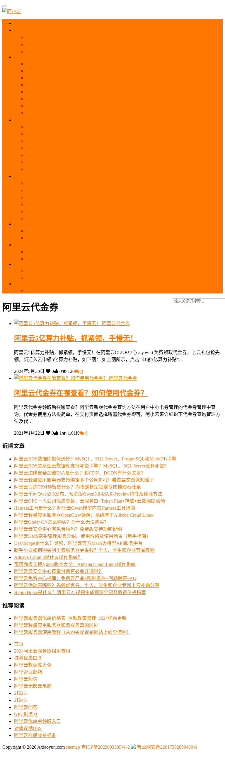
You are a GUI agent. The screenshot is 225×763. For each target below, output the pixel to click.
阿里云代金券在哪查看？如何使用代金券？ (81, 393)
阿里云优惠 (30, 30)
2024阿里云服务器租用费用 (42, 650)
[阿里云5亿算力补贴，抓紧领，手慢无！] (58, 323)
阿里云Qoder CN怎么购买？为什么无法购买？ (61, 522)
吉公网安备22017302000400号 (167, 747)
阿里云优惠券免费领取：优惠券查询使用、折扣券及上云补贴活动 (94, 37)
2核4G (20, 700)
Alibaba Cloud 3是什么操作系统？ (48, 557)
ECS (24, 56)
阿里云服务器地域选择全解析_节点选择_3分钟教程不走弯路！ (90, 63)
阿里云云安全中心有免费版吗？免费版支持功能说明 (68, 529)
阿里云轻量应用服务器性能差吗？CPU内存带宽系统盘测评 (87, 155)
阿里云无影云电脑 (33, 686)
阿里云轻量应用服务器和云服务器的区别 (68, 134)
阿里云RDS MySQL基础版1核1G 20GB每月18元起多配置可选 (89, 237)
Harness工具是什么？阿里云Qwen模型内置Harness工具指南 (74, 508)
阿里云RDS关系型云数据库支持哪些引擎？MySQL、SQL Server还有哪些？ (91, 465)
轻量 (24, 119)
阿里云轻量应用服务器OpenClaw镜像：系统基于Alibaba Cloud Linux (84, 515)
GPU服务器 (26, 714)
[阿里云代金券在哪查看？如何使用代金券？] (61, 378)
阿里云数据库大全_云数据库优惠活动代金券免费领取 (81, 230)
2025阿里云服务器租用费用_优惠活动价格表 (71, 44)
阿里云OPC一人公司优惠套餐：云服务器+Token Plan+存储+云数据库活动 (89, 501)
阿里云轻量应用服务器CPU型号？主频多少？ (73, 162)
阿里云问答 (26, 707)
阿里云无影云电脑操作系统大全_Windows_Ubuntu (77, 218)
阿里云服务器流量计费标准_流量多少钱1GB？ (74, 112)
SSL (23, 264)
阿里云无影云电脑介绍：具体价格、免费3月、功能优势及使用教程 (95, 183)
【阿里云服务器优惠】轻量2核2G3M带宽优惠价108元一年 (86, 141)
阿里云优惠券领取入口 (37, 721)
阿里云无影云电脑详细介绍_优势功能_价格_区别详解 (81, 204)
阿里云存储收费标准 (35, 735)
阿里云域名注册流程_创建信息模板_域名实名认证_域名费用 (88, 258)
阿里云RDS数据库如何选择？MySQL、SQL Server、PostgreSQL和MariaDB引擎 (95, 458)
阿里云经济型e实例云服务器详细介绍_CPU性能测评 (79, 105)
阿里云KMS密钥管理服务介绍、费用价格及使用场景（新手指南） (82, 536)
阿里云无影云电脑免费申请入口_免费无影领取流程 (78, 211)
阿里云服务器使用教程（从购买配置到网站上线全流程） (84, 84)
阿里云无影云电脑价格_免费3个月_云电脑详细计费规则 (83, 197)
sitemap (73, 747)
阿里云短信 (26, 679)
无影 (23, 176)
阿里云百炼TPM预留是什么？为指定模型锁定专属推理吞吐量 (77, 486)
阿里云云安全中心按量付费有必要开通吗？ (58, 571)
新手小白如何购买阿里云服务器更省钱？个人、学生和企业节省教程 (84, 550)
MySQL (26, 223)
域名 (24, 244)
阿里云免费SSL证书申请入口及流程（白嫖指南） (77, 278)
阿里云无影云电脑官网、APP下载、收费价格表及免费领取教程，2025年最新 (105, 190)
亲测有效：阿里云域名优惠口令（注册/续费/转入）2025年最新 (90, 251)
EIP (22, 283)
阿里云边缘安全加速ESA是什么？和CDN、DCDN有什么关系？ (80, 472)
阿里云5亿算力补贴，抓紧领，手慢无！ (75, 338)
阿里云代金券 (116, 323)
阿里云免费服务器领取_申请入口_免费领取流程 (75, 51)
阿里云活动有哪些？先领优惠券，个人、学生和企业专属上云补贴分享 (86, 585)
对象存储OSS (28, 728)
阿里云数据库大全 (33, 665)
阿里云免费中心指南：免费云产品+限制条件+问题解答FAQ (75, 578)
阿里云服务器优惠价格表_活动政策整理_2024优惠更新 (70, 618)
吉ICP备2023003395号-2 (105, 747)
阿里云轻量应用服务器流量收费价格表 (65, 169)
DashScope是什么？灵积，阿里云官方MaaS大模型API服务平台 (78, 543)
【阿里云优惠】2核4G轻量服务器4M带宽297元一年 (79, 148)
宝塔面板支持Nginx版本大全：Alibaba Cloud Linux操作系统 (75, 564)
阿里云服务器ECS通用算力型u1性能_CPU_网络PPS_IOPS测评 (90, 77)
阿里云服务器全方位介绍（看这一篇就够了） (73, 70)
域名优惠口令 (28, 658)
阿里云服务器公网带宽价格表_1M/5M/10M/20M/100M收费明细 (90, 91)
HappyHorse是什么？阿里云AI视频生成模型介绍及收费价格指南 (80, 592)
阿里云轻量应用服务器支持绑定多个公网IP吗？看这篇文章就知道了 (84, 479)
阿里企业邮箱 (28, 672)
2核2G (20, 693)
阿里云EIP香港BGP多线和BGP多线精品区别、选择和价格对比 (90, 290)
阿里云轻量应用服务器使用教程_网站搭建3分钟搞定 (80, 126)
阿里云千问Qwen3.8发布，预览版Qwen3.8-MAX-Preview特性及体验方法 (88, 493)
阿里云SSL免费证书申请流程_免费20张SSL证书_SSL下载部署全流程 (97, 271)
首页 (23, 23)
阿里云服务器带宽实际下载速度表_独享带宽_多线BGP (82, 98)
